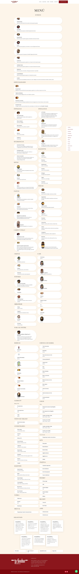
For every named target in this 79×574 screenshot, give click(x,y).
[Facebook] (65, 571)
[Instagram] (67, 571)
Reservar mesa (63, 1)
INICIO (40, 1)
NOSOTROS (44, 1)
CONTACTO (56, 1)
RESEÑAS (51, 1)
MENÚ (48, 1)
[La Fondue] (14, 2)
